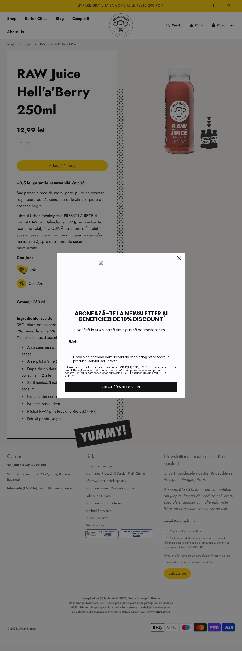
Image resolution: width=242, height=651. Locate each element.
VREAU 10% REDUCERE (121, 387)
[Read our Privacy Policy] (174, 368)
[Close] (179, 258)
